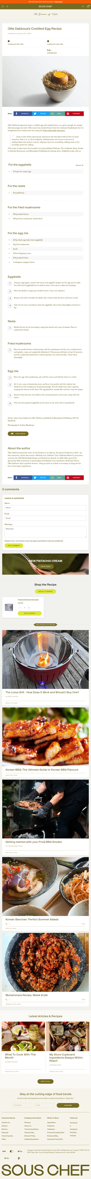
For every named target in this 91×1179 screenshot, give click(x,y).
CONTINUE (67, 608)
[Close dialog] (86, 571)
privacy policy (79, 614)
